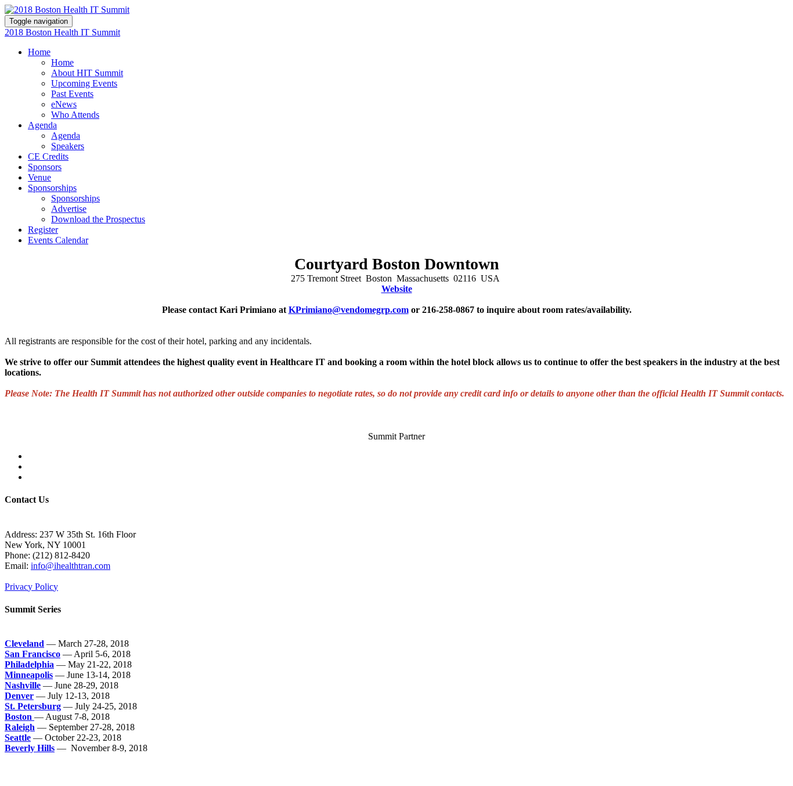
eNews (64, 104)
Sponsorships (52, 188)
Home (39, 52)
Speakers (67, 146)
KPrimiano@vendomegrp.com (349, 310)
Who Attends (75, 115)
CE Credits (48, 156)
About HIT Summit (87, 73)
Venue (39, 177)
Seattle (18, 737)
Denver (19, 696)
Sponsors (45, 167)
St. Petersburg (33, 706)
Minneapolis (29, 675)
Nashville (23, 685)
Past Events (72, 94)
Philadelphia (29, 664)
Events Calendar (58, 240)
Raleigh (20, 727)
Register (43, 230)
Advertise (68, 209)
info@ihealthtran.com (70, 566)
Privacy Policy (31, 587)
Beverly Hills (30, 748)
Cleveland (24, 643)
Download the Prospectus (98, 219)
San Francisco (32, 654)
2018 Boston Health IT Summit (62, 32)
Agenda (42, 125)
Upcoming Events (84, 83)
